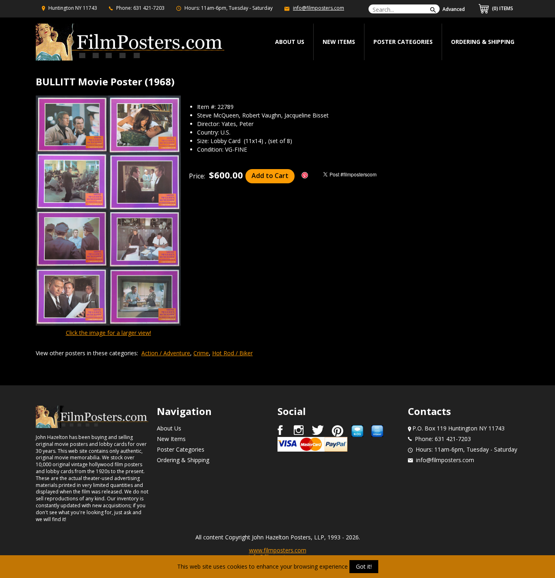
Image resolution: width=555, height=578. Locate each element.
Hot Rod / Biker (232, 353)
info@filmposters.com (318, 7)
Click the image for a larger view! (108, 333)
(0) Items (502, 8)
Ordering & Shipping (482, 42)
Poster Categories (403, 42)
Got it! (364, 566)
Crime (201, 353)
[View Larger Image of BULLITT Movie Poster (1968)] (108, 211)
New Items (339, 42)
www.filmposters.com (277, 550)
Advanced (453, 9)
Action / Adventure (165, 353)
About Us (169, 428)
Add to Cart (269, 175)
